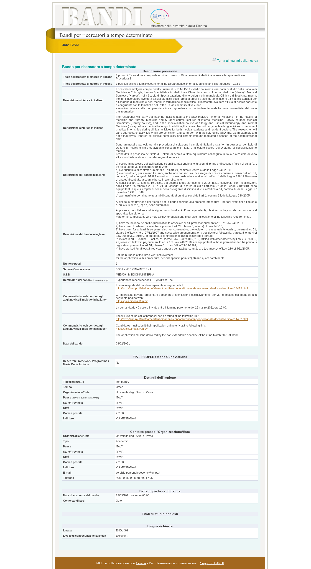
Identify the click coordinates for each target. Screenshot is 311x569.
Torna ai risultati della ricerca (237, 60)
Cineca (141, 563)
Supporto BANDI (212, 563)
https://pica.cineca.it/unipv (132, 301)
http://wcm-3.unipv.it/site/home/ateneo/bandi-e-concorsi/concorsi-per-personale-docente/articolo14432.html (182, 288)
